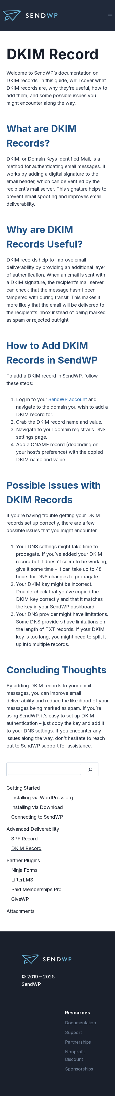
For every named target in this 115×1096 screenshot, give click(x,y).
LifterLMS (22, 880)
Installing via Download (37, 807)
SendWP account (67, 399)
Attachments (20, 911)
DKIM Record (26, 848)
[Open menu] (110, 15)
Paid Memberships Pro (36, 889)
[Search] (90, 769)
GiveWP (20, 899)
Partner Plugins (23, 860)
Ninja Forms (24, 870)
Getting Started (23, 788)
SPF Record (24, 838)
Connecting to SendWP (37, 817)
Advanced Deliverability (32, 829)
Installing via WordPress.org (42, 797)
